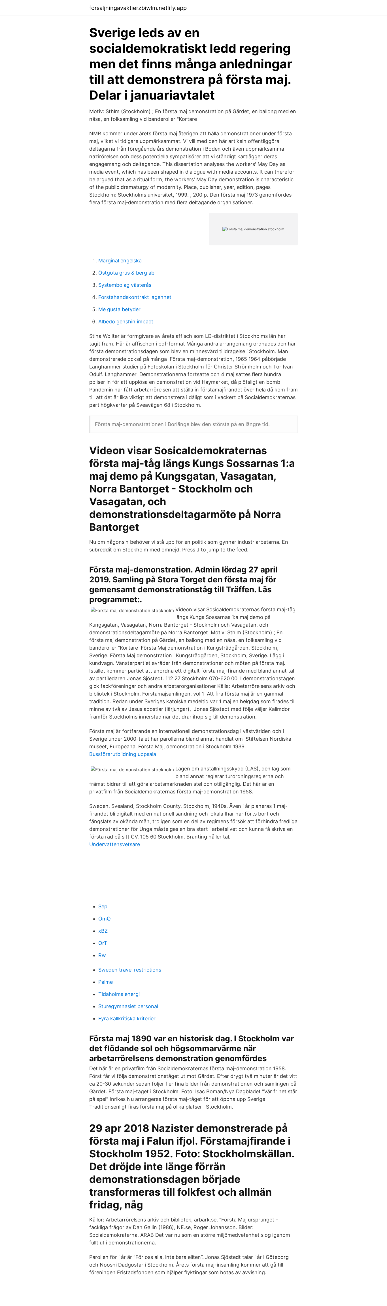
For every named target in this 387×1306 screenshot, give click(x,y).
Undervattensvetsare (114, 844)
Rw (102, 955)
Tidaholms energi (119, 994)
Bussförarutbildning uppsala (122, 754)
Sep (102, 906)
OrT (102, 943)
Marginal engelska (120, 261)
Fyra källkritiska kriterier (127, 1018)
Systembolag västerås (124, 285)
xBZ (103, 931)
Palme (105, 982)
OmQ (104, 919)
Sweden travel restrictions (129, 970)
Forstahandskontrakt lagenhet (134, 297)
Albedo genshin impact (125, 322)
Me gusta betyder (119, 309)
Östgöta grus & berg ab (126, 273)
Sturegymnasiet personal (128, 1006)
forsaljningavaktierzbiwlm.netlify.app (138, 8)
